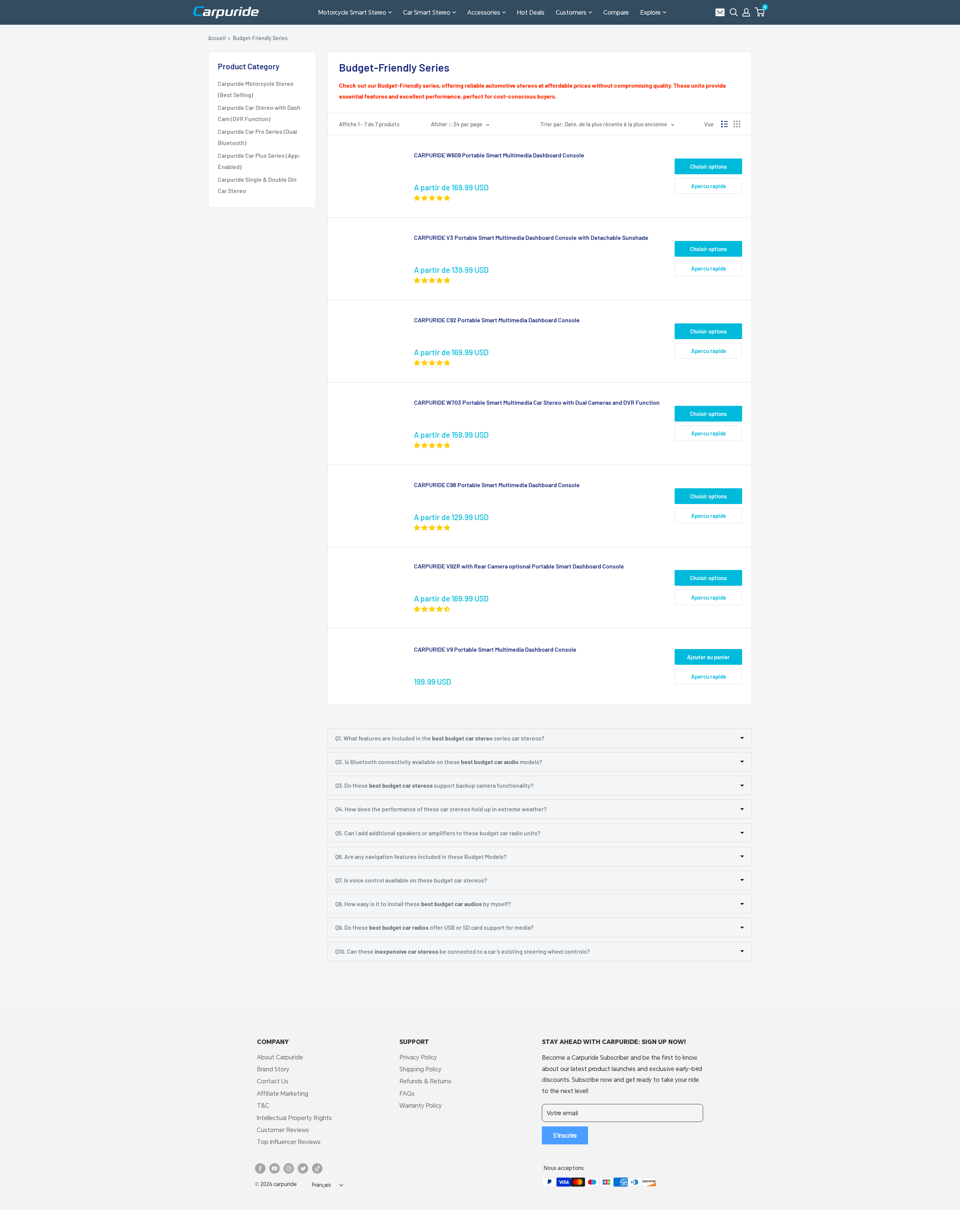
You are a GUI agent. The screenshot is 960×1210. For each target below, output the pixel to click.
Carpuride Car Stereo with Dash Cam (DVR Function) (259, 113)
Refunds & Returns (425, 1081)
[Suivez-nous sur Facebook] (260, 1168)
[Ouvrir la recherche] (734, 12)
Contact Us (272, 1081)
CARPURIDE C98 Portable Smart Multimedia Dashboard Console (497, 484)
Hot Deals (530, 12)
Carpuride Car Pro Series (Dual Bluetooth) (257, 137)
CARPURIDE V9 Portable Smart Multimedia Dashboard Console (495, 649)
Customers (571, 12)
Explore (650, 12)
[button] (759, 12)
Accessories (483, 12)
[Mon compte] (746, 12)
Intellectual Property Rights (294, 1118)
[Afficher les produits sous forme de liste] (724, 124)
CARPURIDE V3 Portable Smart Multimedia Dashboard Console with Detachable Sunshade (531, 237)
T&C (263, 1105)
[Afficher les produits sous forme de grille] (737, 124)
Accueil (216, 38)
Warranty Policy (420, 1105)
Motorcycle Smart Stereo (352, 12)
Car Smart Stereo (426, 12)
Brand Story (273, 1069)
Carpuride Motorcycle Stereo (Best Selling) (256, 89)
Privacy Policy (418, 1057)
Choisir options (708, 166)
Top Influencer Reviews (289, 1142)
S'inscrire (565, 1135)
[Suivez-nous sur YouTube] (274, 1168)
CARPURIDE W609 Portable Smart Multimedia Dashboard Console (499, 155)
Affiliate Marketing (282, 1093)
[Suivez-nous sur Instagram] (289, 1168)
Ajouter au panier (708, 657)
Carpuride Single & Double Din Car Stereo (257, 185)
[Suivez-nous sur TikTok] (317, 1168)
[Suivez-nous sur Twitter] (303, 1168)
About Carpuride (280, 1057)
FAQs (407, 1093)
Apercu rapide (708, 185)
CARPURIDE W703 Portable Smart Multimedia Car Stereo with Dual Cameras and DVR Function (537, 402)
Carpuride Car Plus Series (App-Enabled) (259, 161)
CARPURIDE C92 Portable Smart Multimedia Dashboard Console (497, 319)
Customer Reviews (283, 1130)
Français (321, 1185)
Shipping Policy (420, 1069)
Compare (616, 12)
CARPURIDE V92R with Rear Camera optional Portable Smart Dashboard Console (519, 566)
